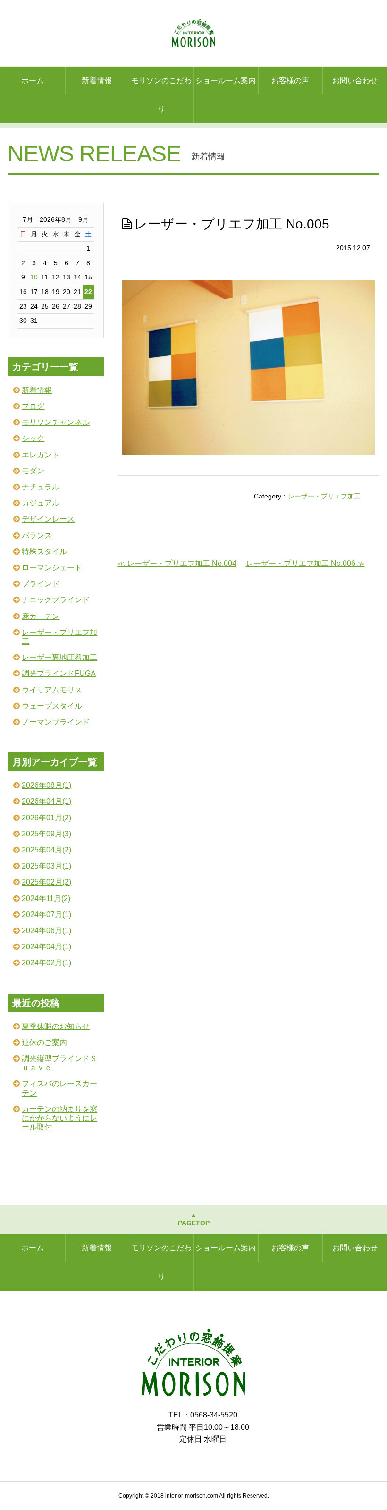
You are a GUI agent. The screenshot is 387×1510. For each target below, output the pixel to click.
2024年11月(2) (46, 898)
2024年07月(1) (46, 915)
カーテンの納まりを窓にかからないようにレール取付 (59, 1118)
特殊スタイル (44, 552)
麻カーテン (40, 616)
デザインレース (48, 519)
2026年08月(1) (46, 785)
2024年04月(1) (46, 947)
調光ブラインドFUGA (59, 673)
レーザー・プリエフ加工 (324, 496)
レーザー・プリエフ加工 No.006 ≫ (305, 563)
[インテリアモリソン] (193, 1394)
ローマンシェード (52, 568)
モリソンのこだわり (161, 94)
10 (34, 277)
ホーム (32, 80)
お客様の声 (290, 80)
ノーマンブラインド (56, 722)
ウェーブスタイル (52, 706)
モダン (33, 471)
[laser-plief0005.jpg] (248, 452)
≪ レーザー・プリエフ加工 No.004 (177, 563)
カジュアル (40, 503)
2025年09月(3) (46, 834)
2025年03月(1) (46, 866)
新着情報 (97, 80)
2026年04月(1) (46, 801)
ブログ (33, 406)
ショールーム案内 (225, 80)
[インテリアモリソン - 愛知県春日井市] (194, 33)
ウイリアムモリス (52, 690)
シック (33, 438)
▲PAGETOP (194, 1219)
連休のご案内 (44, 1042)
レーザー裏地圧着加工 (59, 657)
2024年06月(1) (46, 931)
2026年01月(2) (46, 818)
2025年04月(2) (46, 850)
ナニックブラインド (56, 600)
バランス (37, 535)
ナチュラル (40, 487)
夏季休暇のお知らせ (56, 1026)
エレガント (40, 455)
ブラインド (40, 584)
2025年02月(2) (46, 882)
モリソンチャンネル (56, 422)
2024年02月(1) (46, 963)
